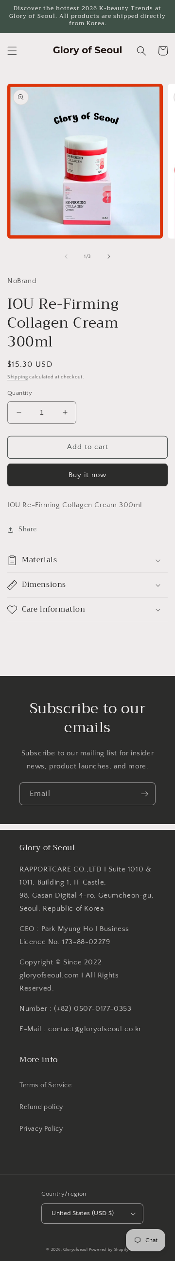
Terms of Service (45, 1085)
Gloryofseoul (75, 1249)
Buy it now (87, 475)
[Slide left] (66, 256)
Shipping (17, 377)
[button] (12, 50)
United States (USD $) (83, 1213)
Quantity (19, 393)
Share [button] (27, 529)
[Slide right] (109, 256)
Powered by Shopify (109, 1249)
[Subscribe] (144, 793)
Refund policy (41, 1107)
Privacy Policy (41, 1129)
